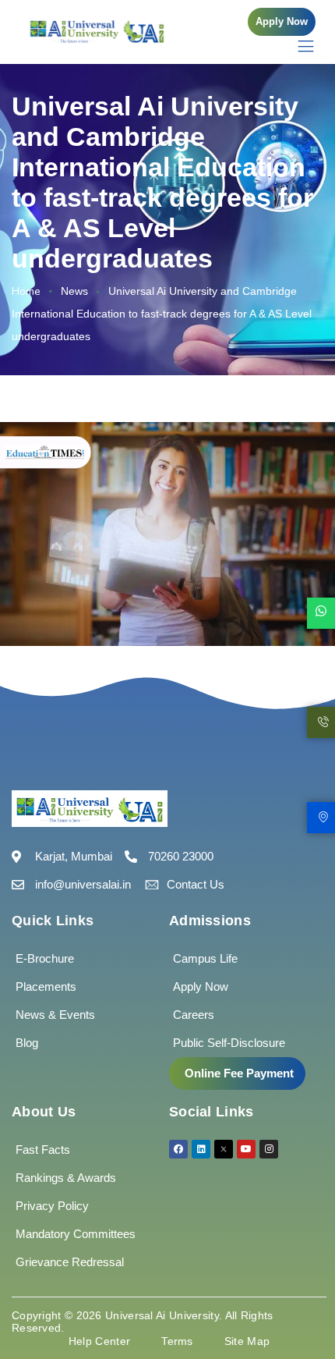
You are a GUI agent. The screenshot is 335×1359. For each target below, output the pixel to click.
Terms (177, 1341)
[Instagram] (268, 1149)
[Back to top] (299, 1300)
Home (26, 291)
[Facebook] (178, 1149)
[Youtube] (246, 1149)
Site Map (247, 1341)
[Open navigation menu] (298, 45)
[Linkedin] (201, 1149)
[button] (282, 22)
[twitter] (223, 1149)
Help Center (99, 1341)
